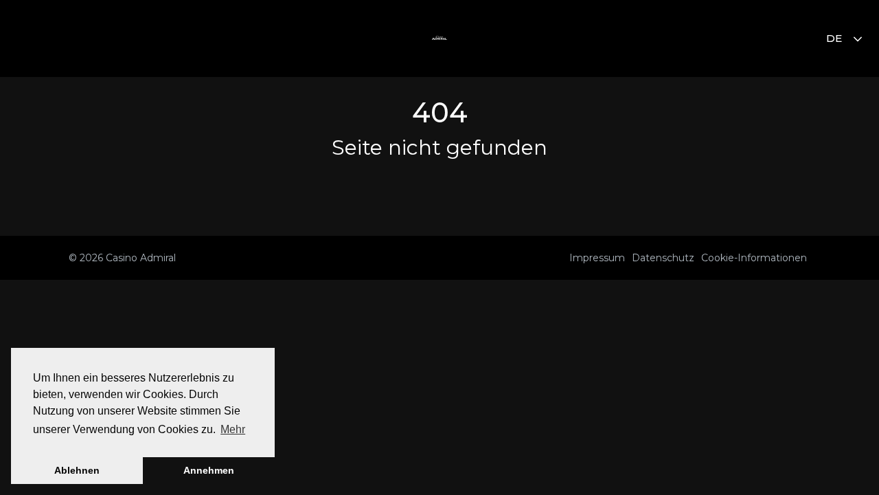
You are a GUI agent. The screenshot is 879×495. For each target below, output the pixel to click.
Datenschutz (663, 258)
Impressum (597, 258)
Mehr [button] (232, 429)
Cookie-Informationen (754, 258)
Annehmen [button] (208, 470)
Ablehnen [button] (77, 470)
